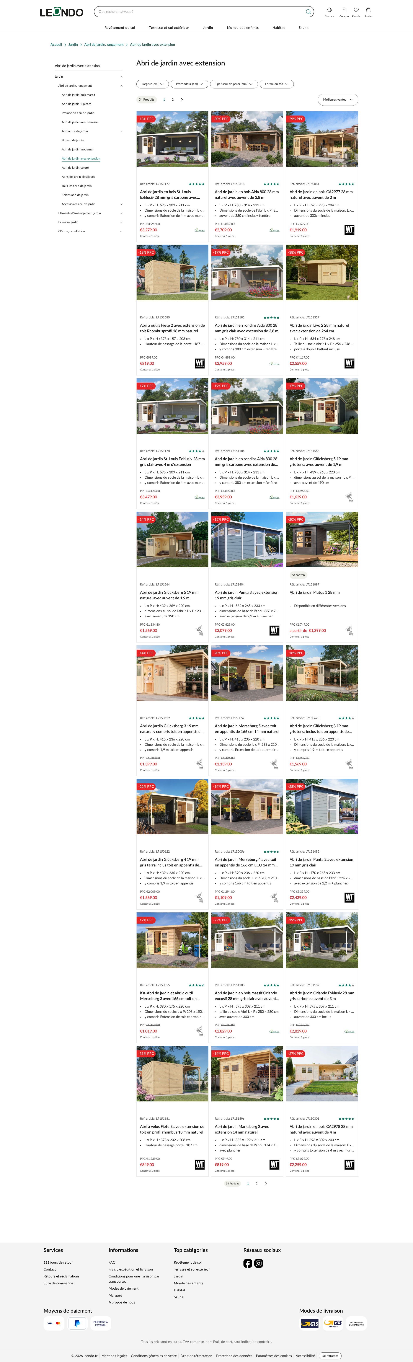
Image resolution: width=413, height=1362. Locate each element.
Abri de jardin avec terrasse (80, 122)
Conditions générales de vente (154, 1356)
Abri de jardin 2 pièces (76, 104)
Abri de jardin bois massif (78, 94)
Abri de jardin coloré (75, 167)
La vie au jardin (68, 222)
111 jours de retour (58, 1262)
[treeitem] (92, 158)
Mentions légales (114, 1356)
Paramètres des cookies (274, 1356)
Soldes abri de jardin (75, 195)
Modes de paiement (124, 1288)
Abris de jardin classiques (78, 176)
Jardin (208, 27)
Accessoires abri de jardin (78, 204)
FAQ (112, 1262)
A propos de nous (122, 1302)
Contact (50, 1269)
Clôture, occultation (71, 231)
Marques (115, 1295)
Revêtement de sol (119, 27)
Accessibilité (305, 1356)
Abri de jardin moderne (77, 149)
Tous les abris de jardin (77, 186)
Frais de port (222, 1342)
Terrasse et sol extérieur (169, 27)
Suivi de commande (58, 1283)
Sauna (304, 27)
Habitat (279, 27)
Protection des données (234, 1356)
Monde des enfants (243, 27)
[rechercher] (308, 11)
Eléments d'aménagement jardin (79, 213)
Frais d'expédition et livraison (131, 1269)
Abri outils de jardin (75, 131)
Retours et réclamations (62, 1276)
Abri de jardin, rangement (75, 85)
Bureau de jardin (73, 140)
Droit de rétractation (196, 1356)
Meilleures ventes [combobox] (334, 99)
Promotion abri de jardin (78, 113)
